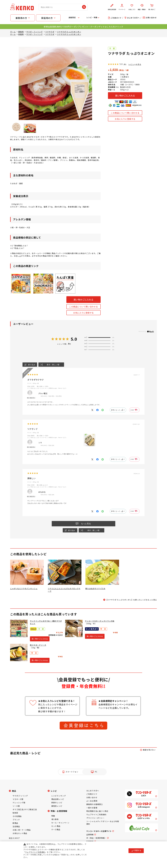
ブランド (16, 819)
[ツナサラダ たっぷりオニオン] (16, 127)
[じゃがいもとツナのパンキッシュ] (27, 572)
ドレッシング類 (19, 802)
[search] (84, 7)
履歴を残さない (149, 750)
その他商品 (17, 816)
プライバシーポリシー (95, 818)
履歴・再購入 (142, 9)
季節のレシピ (56, 802)
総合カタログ (14, 838)
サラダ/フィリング (20, 796)
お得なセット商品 (20, 833)
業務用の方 (21, 18)
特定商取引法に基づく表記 (97, 811)
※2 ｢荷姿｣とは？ (17, 248)
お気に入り (131, 9)
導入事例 (55, 819)
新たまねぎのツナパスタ (95, 588)
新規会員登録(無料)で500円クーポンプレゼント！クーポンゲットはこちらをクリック (83, 26)
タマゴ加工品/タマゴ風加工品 (25, 809)
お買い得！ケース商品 (22, 830)
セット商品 (55, 826)
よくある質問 (91, 801)
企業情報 (90, 834)
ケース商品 (55, 829)
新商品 (15, 823)
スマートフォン (72, 771)
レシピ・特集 (91, 17)
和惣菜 (15, 813)
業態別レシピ (56, 806)
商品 (14, 790)
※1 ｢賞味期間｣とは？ (19, 245)
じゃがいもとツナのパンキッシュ (24, 588)
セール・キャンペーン (60, 822)
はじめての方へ (92, 790)
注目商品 (16, 826)
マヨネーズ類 (18, 799)
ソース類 (16, 806)
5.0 (74, 339)
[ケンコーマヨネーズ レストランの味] (74, 628)
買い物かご (151, 9)
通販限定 (72, 17)
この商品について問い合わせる (125, 112)
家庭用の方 (47, 18)
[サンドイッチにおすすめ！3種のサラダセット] (19, 628)
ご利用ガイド (91, 794)
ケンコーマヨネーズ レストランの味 (99, 621)
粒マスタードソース (38, 645)
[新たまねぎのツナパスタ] (102, 572)
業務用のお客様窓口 (94, 804)
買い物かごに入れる (125, 95)
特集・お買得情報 (59, 811)
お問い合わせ (91, 797)
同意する (136, 850)
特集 (53, 816)
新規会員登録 (112, 9)
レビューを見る (134, 64)
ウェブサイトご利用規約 (96, 814)
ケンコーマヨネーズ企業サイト (99, 831)
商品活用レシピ (57, 799)
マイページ (121, 9)
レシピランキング (58, 796)
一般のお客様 (91, 807)
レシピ (54, 790)
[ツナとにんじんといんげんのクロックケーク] (64, 572)
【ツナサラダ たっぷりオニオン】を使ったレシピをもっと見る (131, 600)
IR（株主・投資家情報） (96, 838)
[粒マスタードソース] (19, 652)
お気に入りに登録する (125, 118)
